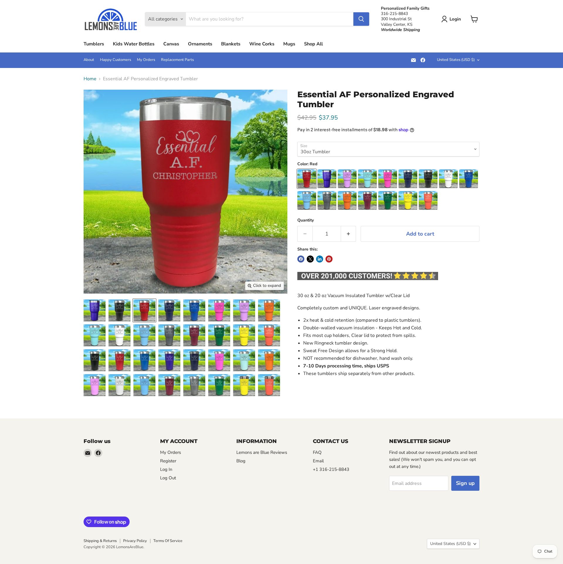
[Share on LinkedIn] (319, 259)
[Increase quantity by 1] (348, 234)
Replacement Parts (177, 60)
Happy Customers (115, 60)
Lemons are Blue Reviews (261, 452)
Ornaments (200, 44)
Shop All (313, 44)
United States (456, 59)
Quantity (305, 220)
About (89, 60)
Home (90, 78)
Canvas (171, 44)
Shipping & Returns (100, 540)
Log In (166, 469)
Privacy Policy (135, 540)
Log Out (168, 478)
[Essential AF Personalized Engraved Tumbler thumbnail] (94, 310)
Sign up (465, 483)
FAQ (317, 452)
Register (168, 461)
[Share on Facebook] (300, 259)
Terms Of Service (167, 540)
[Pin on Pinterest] (329, 259)
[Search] (361, 19)
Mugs (289, 44)
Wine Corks (261, 44)
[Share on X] (310, 259)
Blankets (230, 44)
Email (318, 461)
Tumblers (94, 44)
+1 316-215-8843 (331, 469)
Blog (240, 461)
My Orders (146, 60)
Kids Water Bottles (134, 44)
